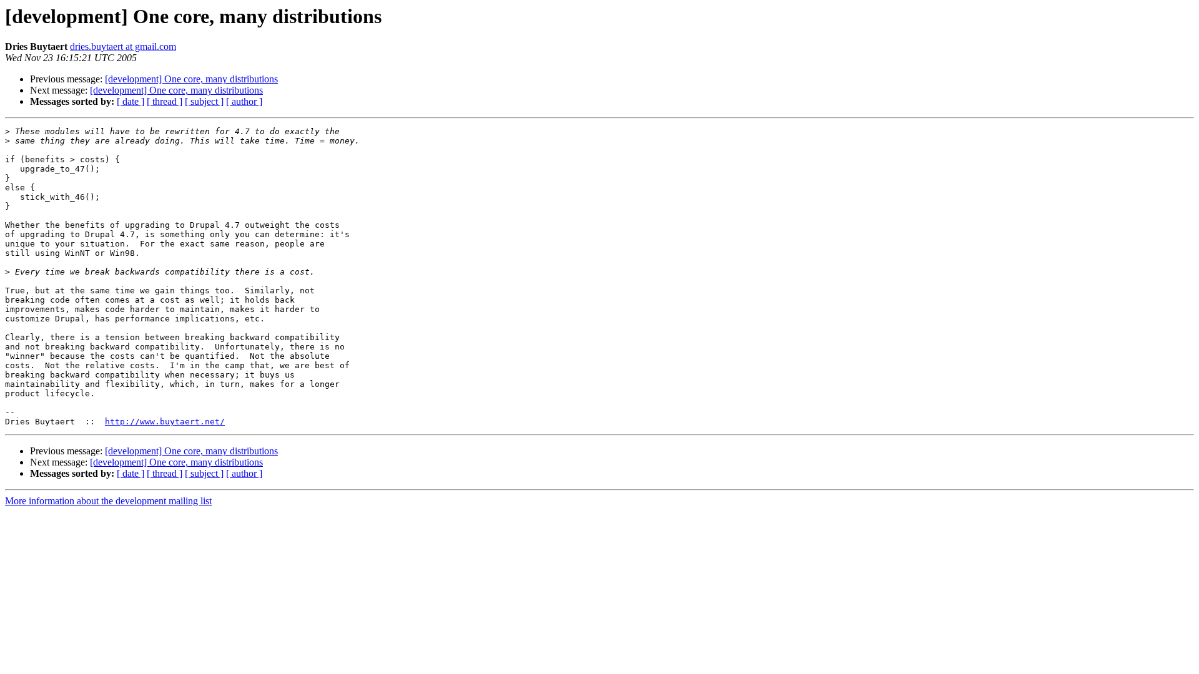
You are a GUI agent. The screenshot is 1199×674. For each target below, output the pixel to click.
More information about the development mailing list (108, 501)
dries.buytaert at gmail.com (123, 46)
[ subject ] (204, 101)
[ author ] (244, 101)
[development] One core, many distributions (191, 79)
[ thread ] (164, 101)
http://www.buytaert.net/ (165, 421)
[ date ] (130, 101)
